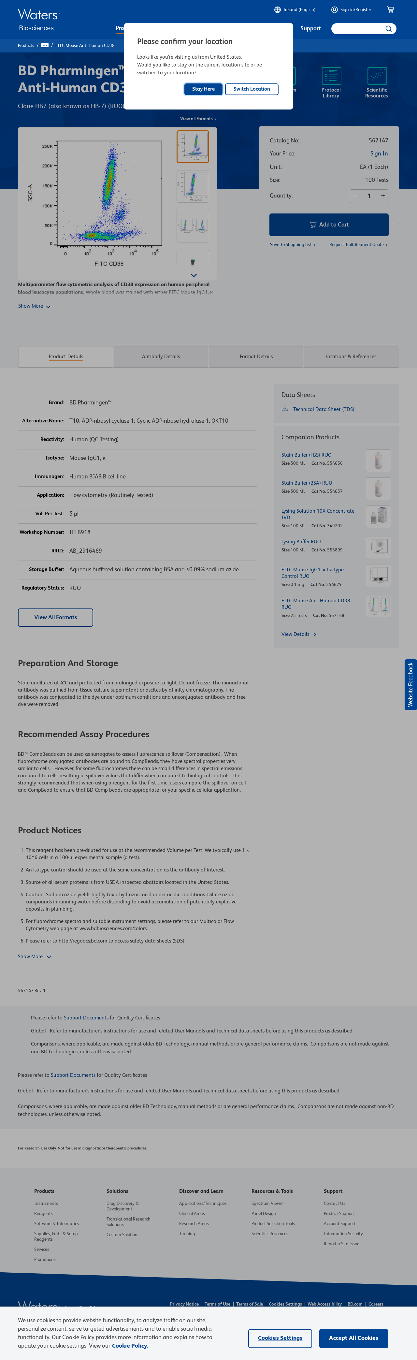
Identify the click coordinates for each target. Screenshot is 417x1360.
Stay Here (203, 89)
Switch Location (252, 89)
